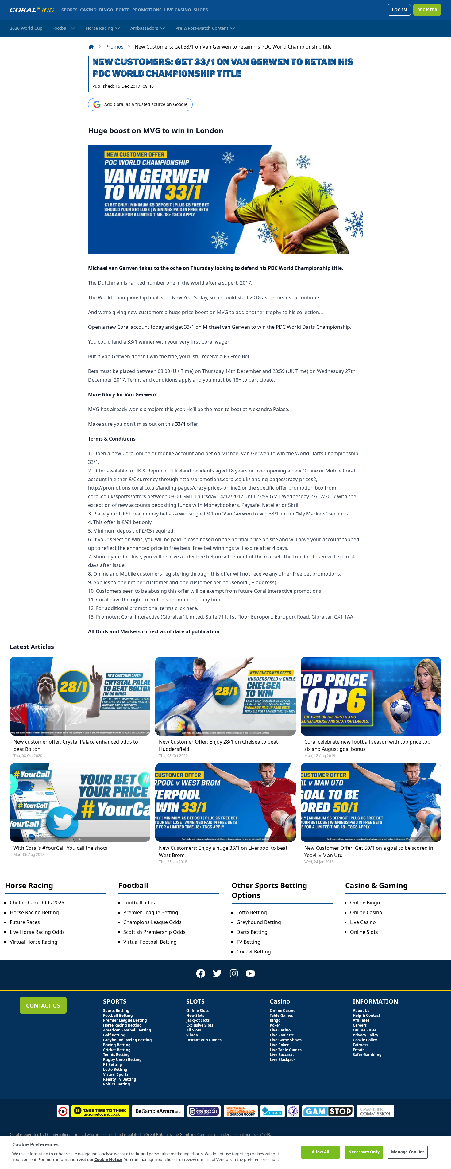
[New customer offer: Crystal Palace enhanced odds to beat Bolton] (80, 696)
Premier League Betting (150, 912)
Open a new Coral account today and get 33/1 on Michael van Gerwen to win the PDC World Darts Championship (219, 327)
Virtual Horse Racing (33, 941)
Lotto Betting (252, 912)
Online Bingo (365, 902)
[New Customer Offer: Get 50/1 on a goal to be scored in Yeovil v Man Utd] (371, 802)
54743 (264, 1134)
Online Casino (366, 912)
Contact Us (43, 1005)
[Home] (91, 47)
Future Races (25, 922)
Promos (114, 46)
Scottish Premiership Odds (154, 932)
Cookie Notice (108, 1159)
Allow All (320, 1152)
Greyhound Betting (259, 922)
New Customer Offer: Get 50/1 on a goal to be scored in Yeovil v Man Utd (368, 852)
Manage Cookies (407, 1152)
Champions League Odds (152, 922)
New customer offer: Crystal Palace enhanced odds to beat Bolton (75, 745)
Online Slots (364, 932)
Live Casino (363, 922)
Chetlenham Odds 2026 (37, 902)
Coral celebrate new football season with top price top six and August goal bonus (367, 745)
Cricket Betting (254, 951)
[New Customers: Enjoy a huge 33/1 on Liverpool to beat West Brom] (225, 802)
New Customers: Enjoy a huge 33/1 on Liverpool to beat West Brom (223, 852)
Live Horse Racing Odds (37, 932)
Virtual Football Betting (150, 941)
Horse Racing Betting (34, 912)
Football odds (139, 902)
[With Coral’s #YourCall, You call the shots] (80, 802)
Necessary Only (364, 1152)
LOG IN (399, 10)
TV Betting (248, 941)
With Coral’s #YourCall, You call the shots (60, 848)
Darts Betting (252, 932)
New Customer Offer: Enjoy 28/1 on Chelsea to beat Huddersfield (218, 745)
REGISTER (427, 10)
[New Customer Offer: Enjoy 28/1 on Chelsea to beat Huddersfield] (225, 696)
